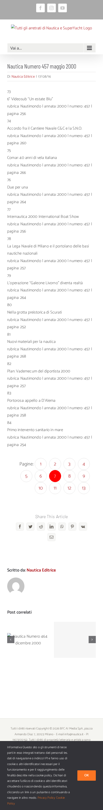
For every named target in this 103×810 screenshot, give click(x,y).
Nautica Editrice (23, 77)
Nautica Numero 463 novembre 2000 (75, 630)
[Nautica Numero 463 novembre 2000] (75, 640)
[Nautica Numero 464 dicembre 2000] (28, 640)
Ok (86, 775)
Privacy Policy (46, 797)
